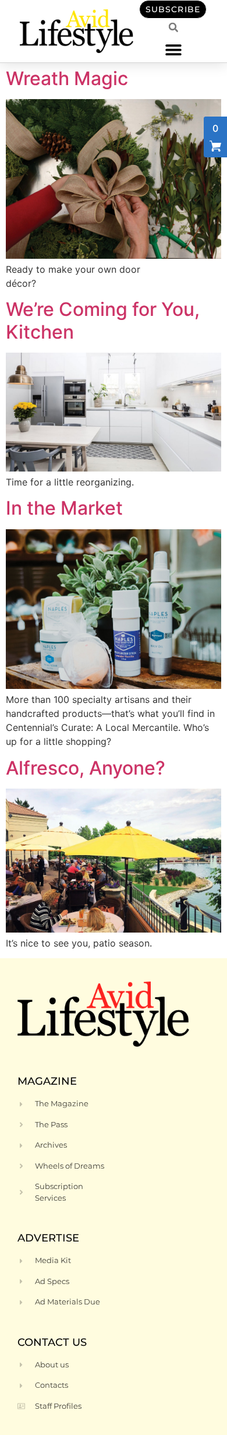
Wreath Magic (67, 78)
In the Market (64, 508)
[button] (173, 49)
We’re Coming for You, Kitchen (103, 320)
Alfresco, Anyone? (85, 768)
